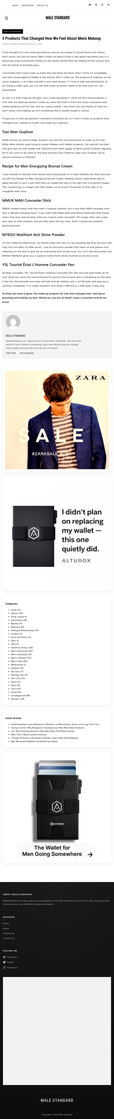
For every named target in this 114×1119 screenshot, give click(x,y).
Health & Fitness (19, 647)
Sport (13, 681)
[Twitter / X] (96, 5)
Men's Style (16, 661)
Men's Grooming (19, 650)
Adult (13, 609)
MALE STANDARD (58, 17)
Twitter (11, 353)
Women (15, 698)
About (16, 5)
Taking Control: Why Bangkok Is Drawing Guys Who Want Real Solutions (47, 727)
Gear (13, 640)
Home (6, 923)
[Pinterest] (108, 5)
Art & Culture (17, 616)
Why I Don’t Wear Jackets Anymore (28, 734)
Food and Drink (19, 637)
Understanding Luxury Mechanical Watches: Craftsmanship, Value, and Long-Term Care (55, 724)
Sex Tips (15, 671)
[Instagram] (102, 5)
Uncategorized (18, 695)
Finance (15, 633)
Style (13, 685)
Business (15, 626)
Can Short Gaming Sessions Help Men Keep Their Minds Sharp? (43, 730)
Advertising (28, 5)
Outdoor (15, 667)
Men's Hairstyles (19, 654)
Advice (14, 613)
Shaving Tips (17, 674)
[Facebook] (90, 5)
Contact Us (8, 938)
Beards (14, 623)
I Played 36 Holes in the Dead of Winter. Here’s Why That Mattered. (45, 737)
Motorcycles (17, 664)
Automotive (17, 619)
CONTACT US (42, 5)
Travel (14, 691)
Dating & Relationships (22, 630)
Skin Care (16, 678)
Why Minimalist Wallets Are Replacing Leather (34, 741)
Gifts (13, 643)
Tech (13, 688)
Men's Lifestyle (18, 657)
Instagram (27, 353)
